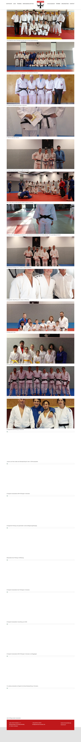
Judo (14, 3)
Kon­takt (72, 3)
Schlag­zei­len (51, 3)
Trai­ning (19, 3)
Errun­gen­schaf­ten (28, 3)
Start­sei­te (9, 3)
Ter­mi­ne (58, 3)
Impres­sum (63, 724)
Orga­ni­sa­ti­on (65, 3)
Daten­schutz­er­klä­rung (66, 723)
